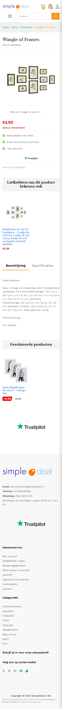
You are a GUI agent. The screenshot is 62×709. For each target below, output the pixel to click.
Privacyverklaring (47, 699)
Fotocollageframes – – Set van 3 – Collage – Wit (15, 390)
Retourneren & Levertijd (16, 570)
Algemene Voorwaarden (15, 579)
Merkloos (16, 45)
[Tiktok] (27, 671)
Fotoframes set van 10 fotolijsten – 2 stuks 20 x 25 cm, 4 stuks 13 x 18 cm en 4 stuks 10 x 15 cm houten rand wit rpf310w (15, 237)
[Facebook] (3, 671)
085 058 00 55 (24, 496)
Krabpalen (8, 615)
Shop (15, 27)
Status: (6, 127)
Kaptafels (7, 611)
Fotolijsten (26, 27)
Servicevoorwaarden (9, 702)
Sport (5, 639)
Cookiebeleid (9, 584)
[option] (16, 227)
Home (5, 27)
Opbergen (7, 625)
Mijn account (9, 556)
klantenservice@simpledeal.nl (27, 486)
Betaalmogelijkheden (14, 565)
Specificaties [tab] (42, 265)
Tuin (4, 643)
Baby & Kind (9, 634)
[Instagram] (15, 671)
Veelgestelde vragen (13, 561)
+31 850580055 (22, 491)
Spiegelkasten (10, 629)
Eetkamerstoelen (12, 606)
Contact (7, 589)
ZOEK (55, 16)
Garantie (7, 574)
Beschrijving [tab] (15, 265)
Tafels (5, 620)
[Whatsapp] (21, 671)
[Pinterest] (9, 671)
